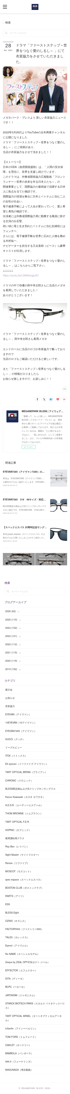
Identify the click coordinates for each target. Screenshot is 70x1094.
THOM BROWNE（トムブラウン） (24, 813)
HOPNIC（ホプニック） (18, 830)
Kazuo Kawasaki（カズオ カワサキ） (25, 797)
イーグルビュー (13, 747)
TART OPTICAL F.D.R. (17, 821)
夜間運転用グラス (14, 838)
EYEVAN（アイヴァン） (18, 714)
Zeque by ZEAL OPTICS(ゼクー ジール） (27, 962)
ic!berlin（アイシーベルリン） (21, 1028)
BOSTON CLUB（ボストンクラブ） (24, 887)
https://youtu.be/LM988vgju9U (21, 275)
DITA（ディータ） (15, 978)
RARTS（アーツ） (15, 896)
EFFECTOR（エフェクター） (21, 970)
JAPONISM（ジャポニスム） (20, 995)
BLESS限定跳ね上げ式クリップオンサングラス (30, 788)
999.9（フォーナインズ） (19, 1061)
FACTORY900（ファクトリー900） (24, 929)
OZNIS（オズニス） (16, 920)
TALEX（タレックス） (17, 937)
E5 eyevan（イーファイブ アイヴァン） (26, 763)
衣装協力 (10, 706)
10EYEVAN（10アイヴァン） (21, 722)
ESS (7, 904)
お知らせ (10, 698)
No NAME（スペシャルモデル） (22, 954)
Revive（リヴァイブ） (17, 863)
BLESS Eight (12, 912)
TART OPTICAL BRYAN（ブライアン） (26, 772)
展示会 (8, 689)
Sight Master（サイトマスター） (22, 854)
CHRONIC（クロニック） (19, 780)
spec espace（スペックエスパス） (24, 879)
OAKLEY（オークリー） (18, 1045)
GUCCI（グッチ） (15, 739)
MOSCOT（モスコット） (18, 871)
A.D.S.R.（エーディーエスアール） (24, 805)
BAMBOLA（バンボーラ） (19, 1053)
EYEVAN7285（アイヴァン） (21, 731)
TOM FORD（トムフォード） (21, 1036)
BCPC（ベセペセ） (15, 986)
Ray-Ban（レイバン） (17, 846)
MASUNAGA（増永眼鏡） (19, 1069)
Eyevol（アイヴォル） (17, 945)
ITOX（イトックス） (16, 755)
